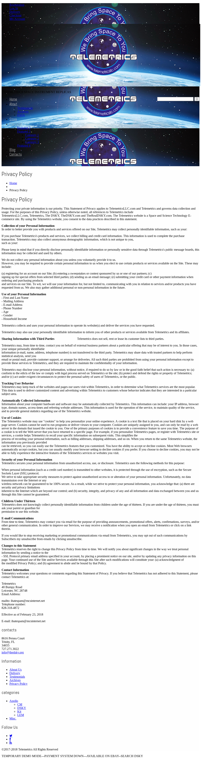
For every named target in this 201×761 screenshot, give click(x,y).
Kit (19, 711)
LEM (20, 715)
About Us (15, 669)
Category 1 (32, 135)
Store (13, 119)
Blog (12, 149)
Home (13, 99)
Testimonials (25, 108)
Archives (22, 111)
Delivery (14, 11)
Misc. (12, 718)
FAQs (21, 115)
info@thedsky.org (13, 652)
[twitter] (10, 735)
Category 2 (32, 138)
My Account (17, 19)
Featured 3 (23, 131)
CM (19, 704)
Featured (15, 123)
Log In (13, 8)
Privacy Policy (18, 683)
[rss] (10, 742)
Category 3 (32, 142)
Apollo (13, 701)
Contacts (15, 154)
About (13, 103)
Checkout (15, 15)
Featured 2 (23, 128)
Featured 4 (23, 145)
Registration (16, 4)
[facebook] (10, 739)
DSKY (21, 708)
